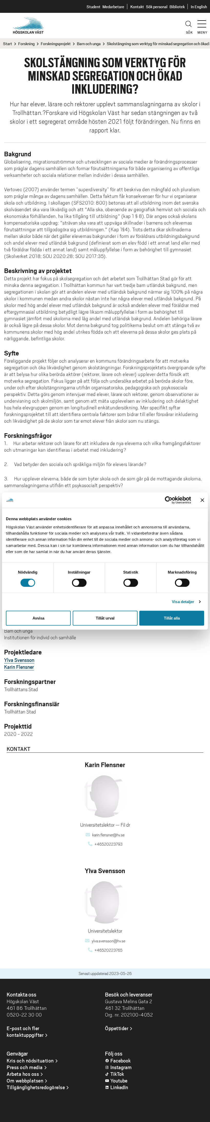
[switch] (79, 583)
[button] (203, 21)
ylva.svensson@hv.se (108, 941)
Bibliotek (177, 6)
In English (199, 6)
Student (93, 6)
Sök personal (156, 6)
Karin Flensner (19, 666)
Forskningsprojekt (56, 43)
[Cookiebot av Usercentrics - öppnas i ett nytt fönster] (168, 500)
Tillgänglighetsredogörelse (36, 1087)
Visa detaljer (183, 601)
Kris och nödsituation (30, 1060)
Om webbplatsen (25, 1080)
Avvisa (38, 618)
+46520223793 (108, 844)
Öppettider (116, 1028)
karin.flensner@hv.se (108, 835)
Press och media (25, 1067)
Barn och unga (89, 43)
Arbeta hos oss (23, 1073)
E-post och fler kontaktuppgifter (25, 1031)
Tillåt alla (172, 618)
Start (7, 43)
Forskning (26, 43)
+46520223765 (108, 950)
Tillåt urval (105, 618)
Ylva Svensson (19, 659)
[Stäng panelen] (202, 500)
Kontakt (137, 6)
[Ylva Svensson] (105, 901)
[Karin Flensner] (105, 795)
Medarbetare (113, 6)
